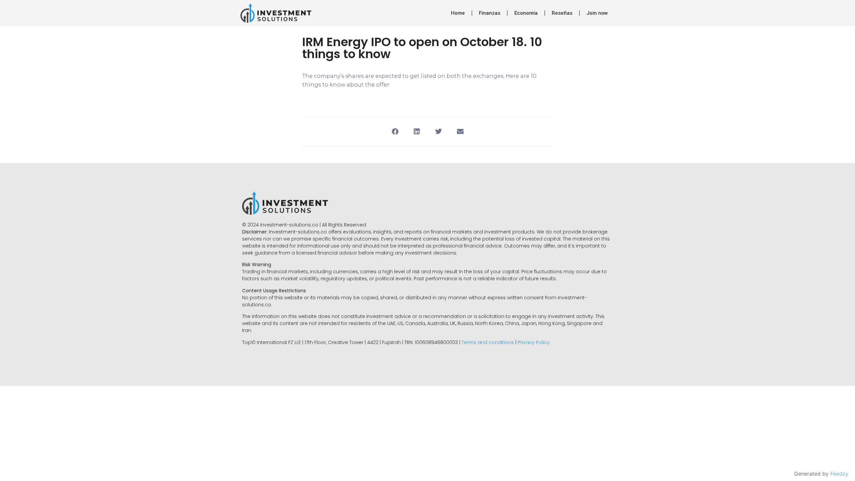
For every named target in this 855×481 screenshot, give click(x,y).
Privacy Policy (534, 342)
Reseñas (562, 13)
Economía (526, 13)
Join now (597, 13)
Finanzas (489, 13)
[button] (394, 131)
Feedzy (839, 473)
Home (458, 13)
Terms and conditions (488, 342)
